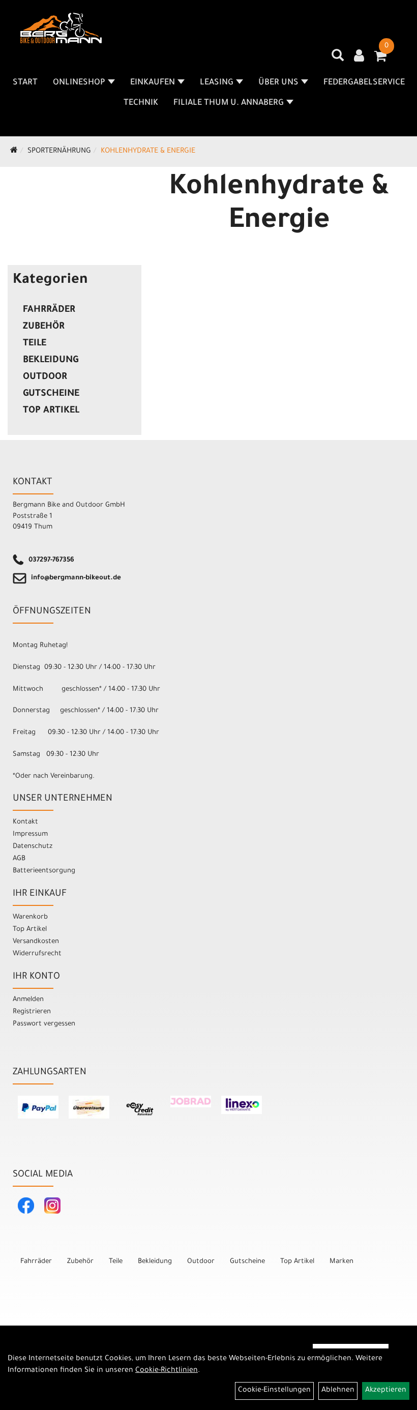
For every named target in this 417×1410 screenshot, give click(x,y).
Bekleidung (50, 361)
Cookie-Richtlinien (166, 1371)
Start (25, 82)
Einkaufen (152, 82)
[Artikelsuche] (338, 59)
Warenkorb (30, 917)
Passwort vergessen (44, 1024)
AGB (19, 859)
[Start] (14, 152)
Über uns (278, 82)
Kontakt (25, 822)
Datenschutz (32, 846)
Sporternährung (59, 152)
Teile (34, 344)
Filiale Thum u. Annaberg (228, 103)
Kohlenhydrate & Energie (148, 152)
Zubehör (44, 327)
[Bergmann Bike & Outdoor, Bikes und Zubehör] (61, 28)
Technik (141, 103)
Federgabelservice (364, 82)
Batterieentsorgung (44, 871)
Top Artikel (51, 411)
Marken (341, 1262)
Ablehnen (337, 1391)
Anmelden (28, 1000)
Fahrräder (49, 310)
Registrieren (32, 1012)
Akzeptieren (385, 1391)
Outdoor (45, 377)
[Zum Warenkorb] (380, 59)
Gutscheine (51, 394)
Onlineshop (79, 82)
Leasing (216, 82)
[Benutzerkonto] (359, 57)
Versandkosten (36, 942)
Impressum (30, 834)
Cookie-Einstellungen (274, 1391)
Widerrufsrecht (37, 954)
